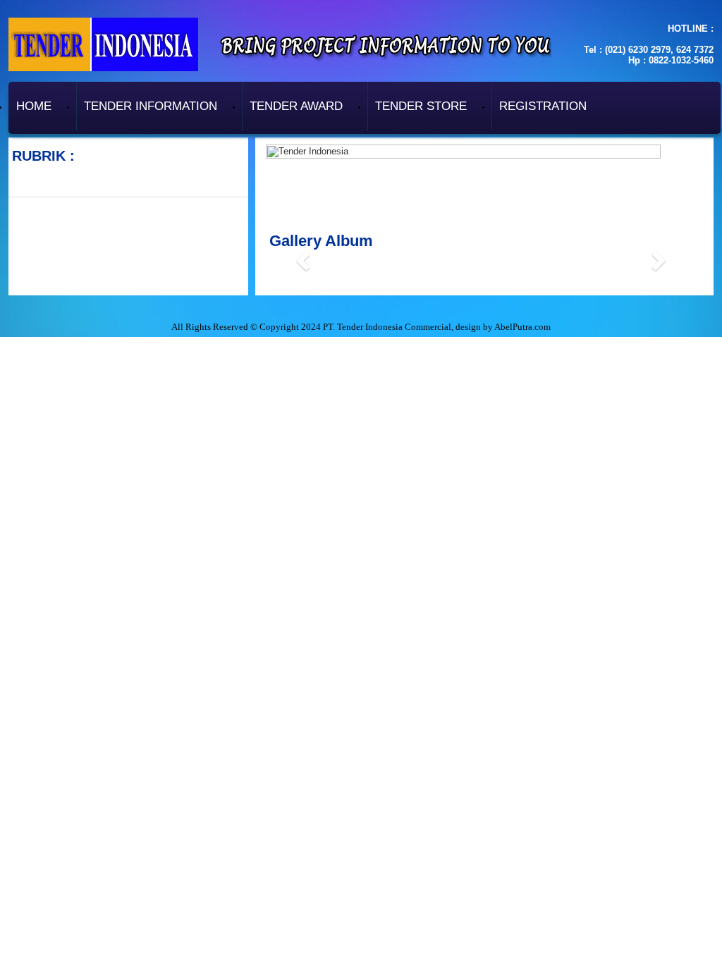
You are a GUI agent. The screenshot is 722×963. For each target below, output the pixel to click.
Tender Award (296, 106)
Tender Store (421, 106)
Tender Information (150, 106)
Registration (543, 106)
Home (33, 106)
